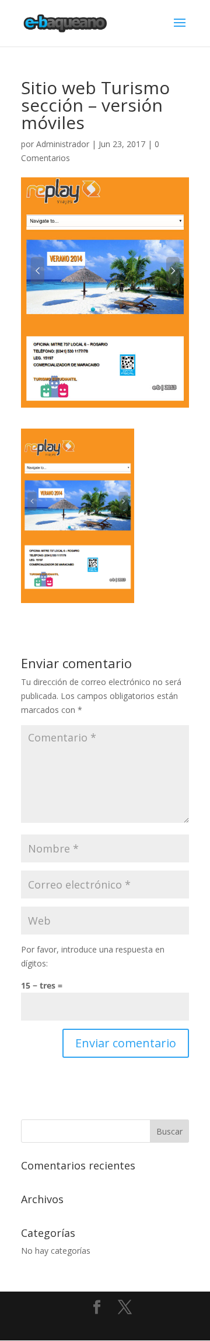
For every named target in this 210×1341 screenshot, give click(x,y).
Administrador (62, 143)
